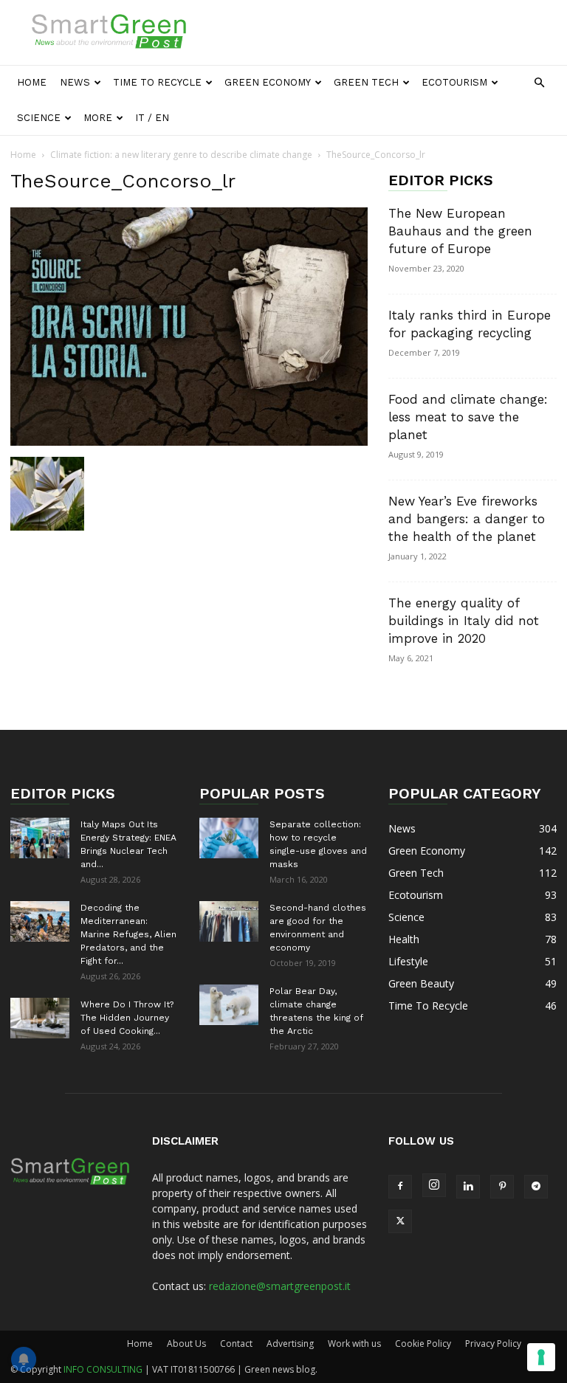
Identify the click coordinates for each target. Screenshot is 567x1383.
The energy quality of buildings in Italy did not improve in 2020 (463, 621)
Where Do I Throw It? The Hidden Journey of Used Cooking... (126, 1017)
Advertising (290, 1343)
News (75, 82)
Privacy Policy (493, 1343)
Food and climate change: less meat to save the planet (468, 417)
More (97, 117)
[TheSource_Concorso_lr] (189, 441)
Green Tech (366, 82)
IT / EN (152, 117)
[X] (400, 1221)
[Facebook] (400, 1187)
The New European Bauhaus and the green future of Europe (460, 231)
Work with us (354, 1343)
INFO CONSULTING (102, 1369)
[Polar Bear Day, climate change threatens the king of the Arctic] (228, 1004)
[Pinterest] (502, 1187)
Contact (236, 1343)
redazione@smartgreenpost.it (280, 1286)
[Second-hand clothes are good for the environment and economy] (228, 921)
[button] (539, 83)
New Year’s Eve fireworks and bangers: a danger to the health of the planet (466, 519)
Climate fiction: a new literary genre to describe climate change (181, 154)
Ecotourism (454, 82)
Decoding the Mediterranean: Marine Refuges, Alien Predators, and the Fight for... (128, 934)
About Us (186, 1343)
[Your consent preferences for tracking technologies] (541, 1357)
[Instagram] (434, 1185)
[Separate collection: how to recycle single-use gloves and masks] (228, 838)
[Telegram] (536, 1187)
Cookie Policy (423, 1343)
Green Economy (267, 82)
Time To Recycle (157, 82)
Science (39, 117)
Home (32, 82)
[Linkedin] (468, 1187)
